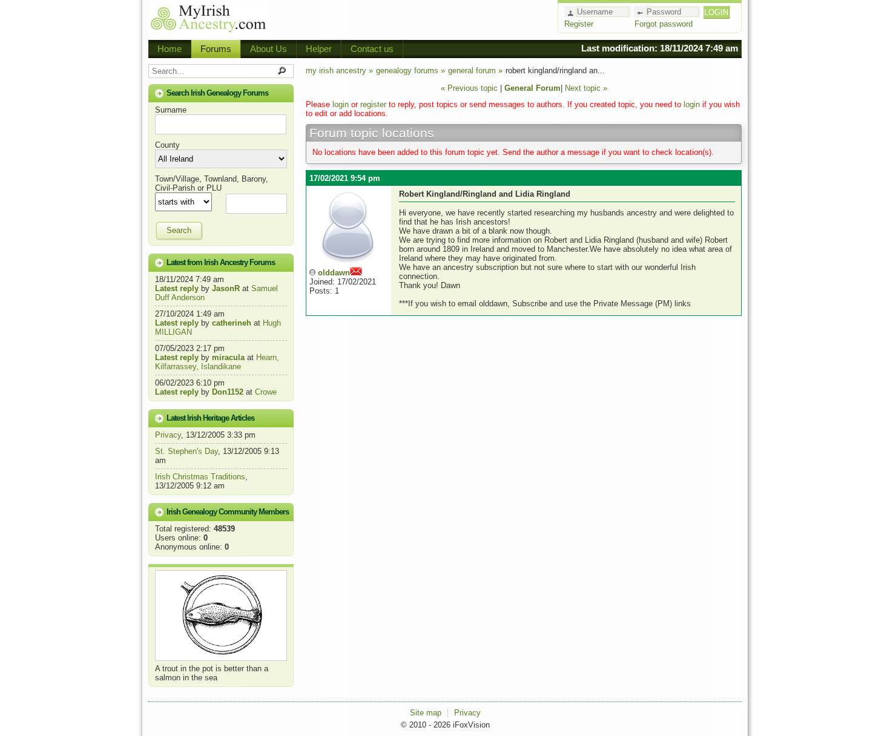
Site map (425, 712)
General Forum (532, 88)
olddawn (334, 272)
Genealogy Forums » (410, 70)
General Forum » (475, 70)
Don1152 (227, 391)
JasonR (226, 288)
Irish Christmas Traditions (200, 476)
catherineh (231, 322)
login (340, 104)
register (373, 104)
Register (578, 23)
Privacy (168, 434)
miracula (228, 357)
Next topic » (586, 88)
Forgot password (664, 23)
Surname (170, 109)
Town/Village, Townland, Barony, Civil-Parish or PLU (211, 183)
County (167, 145)
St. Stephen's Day (186, 451)
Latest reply (177, 288)
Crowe (266, 391)
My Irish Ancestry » (339, 70)
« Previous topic (469, 88)
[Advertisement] (412, 18)
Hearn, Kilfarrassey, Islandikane (217, 362)
